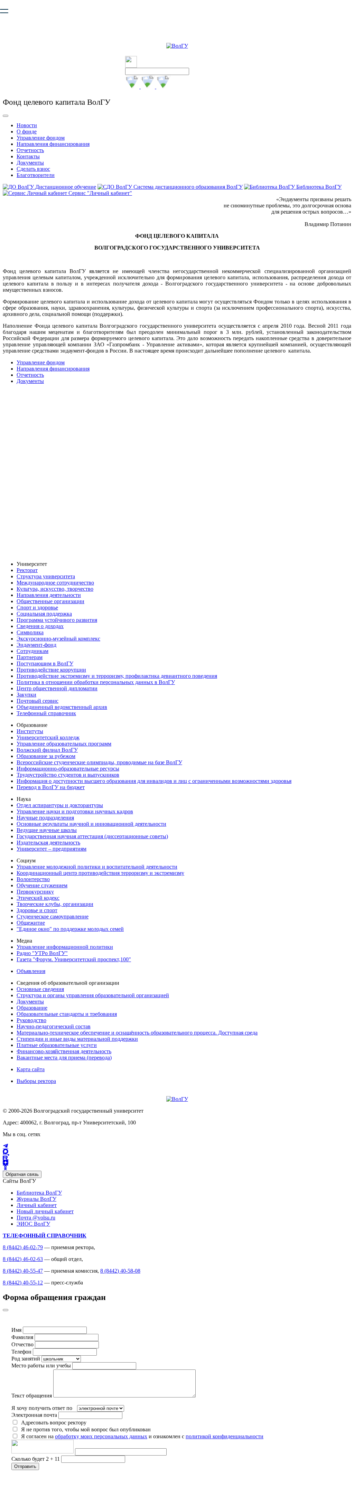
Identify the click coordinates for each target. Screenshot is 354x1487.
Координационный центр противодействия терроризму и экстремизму (100, 873)
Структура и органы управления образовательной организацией (93, 995)
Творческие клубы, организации (55, 904)
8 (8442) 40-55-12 (23, 1282)
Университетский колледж (48, 737)
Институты (30, 731)
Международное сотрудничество (55, 583)
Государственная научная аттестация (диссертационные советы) (92, 836)
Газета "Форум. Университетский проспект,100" (74, 959)
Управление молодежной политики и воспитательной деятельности (97, 867)
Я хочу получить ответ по (41, 1408)
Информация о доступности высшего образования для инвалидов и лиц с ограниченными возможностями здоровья (154, 781)
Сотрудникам (32, 651)
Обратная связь (22, 1174)
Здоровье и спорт (37, 910)
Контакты (28, 156)
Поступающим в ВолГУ (45, 663)
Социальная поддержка (44, 614)
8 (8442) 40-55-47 (23, 1271)
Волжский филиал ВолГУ (47, 750)
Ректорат (27, 570)
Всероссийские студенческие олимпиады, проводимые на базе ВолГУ (99, 762)
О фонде (27, 131)
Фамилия (22, 1337)
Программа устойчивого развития (57, 620)
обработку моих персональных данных (101, 1436)
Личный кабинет (37, 1205)
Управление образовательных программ (64, 744)
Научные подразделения (45, 818)
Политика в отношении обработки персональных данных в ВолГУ (96, 682)
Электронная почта (34, 1415)
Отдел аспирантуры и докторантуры (60, 805)
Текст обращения (31, 1396)
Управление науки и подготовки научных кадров (75, 811)
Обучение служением (42, 885)
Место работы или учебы (41, 1365)
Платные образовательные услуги (57, 1045)
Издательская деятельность (48, 842)
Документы (30, 163)
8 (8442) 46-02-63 (23, 1259)
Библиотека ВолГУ (39, 1193)
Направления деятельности (49, 595)
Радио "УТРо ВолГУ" (42, 953)
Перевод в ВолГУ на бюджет (51, 787)
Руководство (31, 1020)
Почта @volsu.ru (36, 1218)
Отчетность (30, 150)
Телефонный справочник (46, 713)
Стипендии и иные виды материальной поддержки (77, 1039)
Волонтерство (33, 879)
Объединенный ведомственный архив (62, 707)
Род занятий (25, 1359)
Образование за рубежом (46, 756)
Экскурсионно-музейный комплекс (58, 639)
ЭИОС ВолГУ (33, 1224)
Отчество (22, 1344)
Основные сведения (40, 989)
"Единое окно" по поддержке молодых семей (70, 929)
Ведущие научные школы (47, 830)
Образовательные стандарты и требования (67, 1014)
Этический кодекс (38, 898)
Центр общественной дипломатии (57, 688)
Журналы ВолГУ (36, 1199)
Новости (27, 125)
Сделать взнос (33, 169)
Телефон (21, 1352)
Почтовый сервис (37, 701)
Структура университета (46, 576)
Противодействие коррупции (51, 670)
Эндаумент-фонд (36, 645)
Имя (16, 1330)
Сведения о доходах (40, 626)
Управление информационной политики (65, 947)
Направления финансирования (53, 144)
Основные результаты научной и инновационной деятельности (91, 824)
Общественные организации (50, 601)
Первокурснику (35, 892)
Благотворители (36, 175)
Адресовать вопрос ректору (52, 1422)
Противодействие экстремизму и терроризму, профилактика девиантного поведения (117, 676)
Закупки (26, 695)
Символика (30, 632)
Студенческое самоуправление (52, 916)
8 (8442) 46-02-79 (23, 1247)
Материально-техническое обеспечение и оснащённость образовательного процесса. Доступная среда (137, 1033)
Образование (32, 1008)
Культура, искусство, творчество (55, 589)
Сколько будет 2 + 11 (36, 1459)
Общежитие (31, 923)
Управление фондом (41, 138)
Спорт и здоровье (37, 607)
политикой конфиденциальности (224, 1436)
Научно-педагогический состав (54, 1026)
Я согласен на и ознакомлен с (142, 1436)
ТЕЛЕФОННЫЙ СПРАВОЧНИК (44, 1235)
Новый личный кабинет (45, 1211)
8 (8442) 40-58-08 (120, 1271)
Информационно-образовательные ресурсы (68, 768)
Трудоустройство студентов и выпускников (68, 775)
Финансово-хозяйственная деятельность (64, 1051)
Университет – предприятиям (51, 849)
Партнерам (30, 657)
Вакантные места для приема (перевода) (64, 1057)
